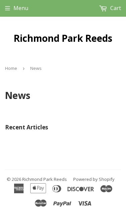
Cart (115, 8)
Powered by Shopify (94, 179)
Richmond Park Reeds (63, 38)
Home (11, 68)
